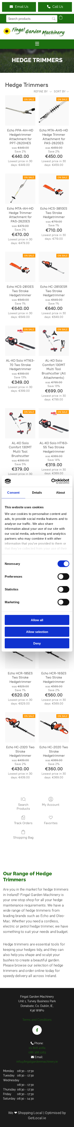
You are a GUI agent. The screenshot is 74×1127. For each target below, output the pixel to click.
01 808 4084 (37, 1047)
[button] (19, 7)
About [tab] (60, 492)
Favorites (51, 823)
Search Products (23, 807)
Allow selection (37, 631)
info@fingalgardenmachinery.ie (37, 1061)
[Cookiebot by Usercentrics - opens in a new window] (52, 481)
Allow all (37, 620)
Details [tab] (37, 492)
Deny (37, 643)
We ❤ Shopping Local (25, 1113)
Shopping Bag (23, 837)
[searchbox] (31, 18)
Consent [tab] (13, 492)
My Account (50, 805)
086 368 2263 (37, 1052)
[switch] (63, 576)
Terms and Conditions (37, 1019)
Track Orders (23, 823)
